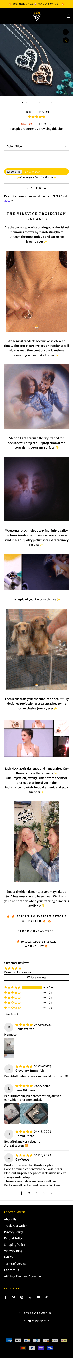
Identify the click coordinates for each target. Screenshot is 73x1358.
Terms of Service (15, 1264)
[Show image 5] (36, 102)
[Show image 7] (43, 102)
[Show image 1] (22, 102)
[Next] (57, 102)
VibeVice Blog (13, 1251)
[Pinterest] (30, 1297)
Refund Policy (13, 1238)
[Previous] (15, 102)
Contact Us (11, 1270)
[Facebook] (5, 1297)
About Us (10, 1219)
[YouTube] (38, 1297)
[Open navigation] (4, 15)
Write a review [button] (36, 977)
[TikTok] (46, 1297)
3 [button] (36, 1193)
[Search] (62, 15)
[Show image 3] (29, 102)
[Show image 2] (26, 102)
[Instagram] (21, 1297)
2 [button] (29, 1193)
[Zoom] (66, 32)
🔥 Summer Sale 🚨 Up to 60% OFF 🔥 (36, 3)
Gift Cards (11, 1257)
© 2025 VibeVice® (37, 1321)
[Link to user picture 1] (9, 1048)
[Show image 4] (33, 102)
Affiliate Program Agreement (24, 1276)
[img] (24, 1025)
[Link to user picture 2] (34, 1113)
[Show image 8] (47, 102)
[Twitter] (13, 1297)
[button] (36, 117)
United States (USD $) (35, 1313)
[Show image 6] (40, 102)
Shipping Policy (14, 1245)
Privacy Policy (13, 1232)
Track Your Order (15, 1226)
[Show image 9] (51, 102)
